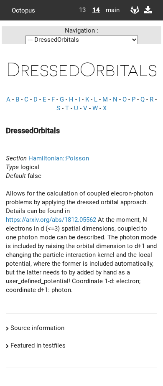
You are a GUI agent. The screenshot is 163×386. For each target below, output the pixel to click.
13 (82, 10)
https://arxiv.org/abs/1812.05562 (51, 219)
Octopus (23, 10)
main (109, 10)
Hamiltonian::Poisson (58, 158)
